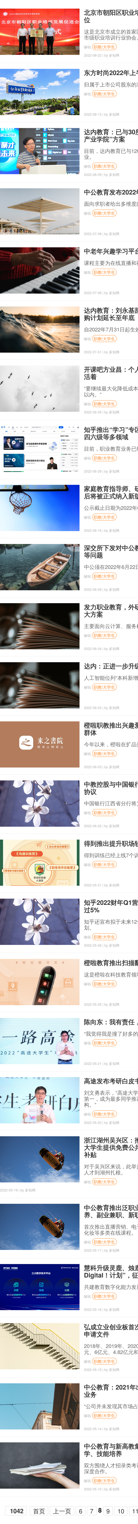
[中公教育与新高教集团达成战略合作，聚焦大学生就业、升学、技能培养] (40, 1465)
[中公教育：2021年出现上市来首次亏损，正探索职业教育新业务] (40, 1406)
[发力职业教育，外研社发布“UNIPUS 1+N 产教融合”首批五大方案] (40, 626)
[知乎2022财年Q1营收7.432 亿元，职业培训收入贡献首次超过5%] (40, 922)
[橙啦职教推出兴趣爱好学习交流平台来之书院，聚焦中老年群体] (40, 744)
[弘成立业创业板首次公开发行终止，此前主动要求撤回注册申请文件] (40, 1346)
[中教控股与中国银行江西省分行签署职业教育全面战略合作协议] (40, 803)
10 (121, 1510)
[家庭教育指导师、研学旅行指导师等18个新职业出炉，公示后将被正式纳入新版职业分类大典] (40, 508)
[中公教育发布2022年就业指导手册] (40, 211)
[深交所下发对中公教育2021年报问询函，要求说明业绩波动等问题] (40, 567)
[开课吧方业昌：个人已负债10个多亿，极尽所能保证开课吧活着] (40, 389)
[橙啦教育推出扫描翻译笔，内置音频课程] (40, 982)
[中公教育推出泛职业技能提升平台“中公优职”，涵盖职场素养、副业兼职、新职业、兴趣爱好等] (40, 1227)
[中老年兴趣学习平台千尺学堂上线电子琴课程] (40, 270)
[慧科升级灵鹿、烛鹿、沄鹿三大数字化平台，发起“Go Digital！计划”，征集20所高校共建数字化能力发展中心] (40, 1287)
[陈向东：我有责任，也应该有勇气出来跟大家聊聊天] (40, 1041)
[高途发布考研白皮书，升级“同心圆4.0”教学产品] (40, 1100)
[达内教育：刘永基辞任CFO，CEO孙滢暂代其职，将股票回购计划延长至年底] (40, 329)
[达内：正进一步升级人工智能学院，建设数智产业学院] (40, 685)
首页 (39, 1510)
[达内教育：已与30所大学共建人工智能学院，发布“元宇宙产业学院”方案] (40, 151)
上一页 (62, 1510)
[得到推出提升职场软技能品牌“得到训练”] (40, 863)
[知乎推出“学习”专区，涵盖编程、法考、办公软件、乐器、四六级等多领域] (40, 449)
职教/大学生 (104, 47)
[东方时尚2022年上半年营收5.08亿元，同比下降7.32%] (40, 92)
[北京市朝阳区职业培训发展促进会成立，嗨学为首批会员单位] (40, 32)
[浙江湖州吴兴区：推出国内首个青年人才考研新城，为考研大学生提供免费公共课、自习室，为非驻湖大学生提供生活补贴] (40, 1159)
